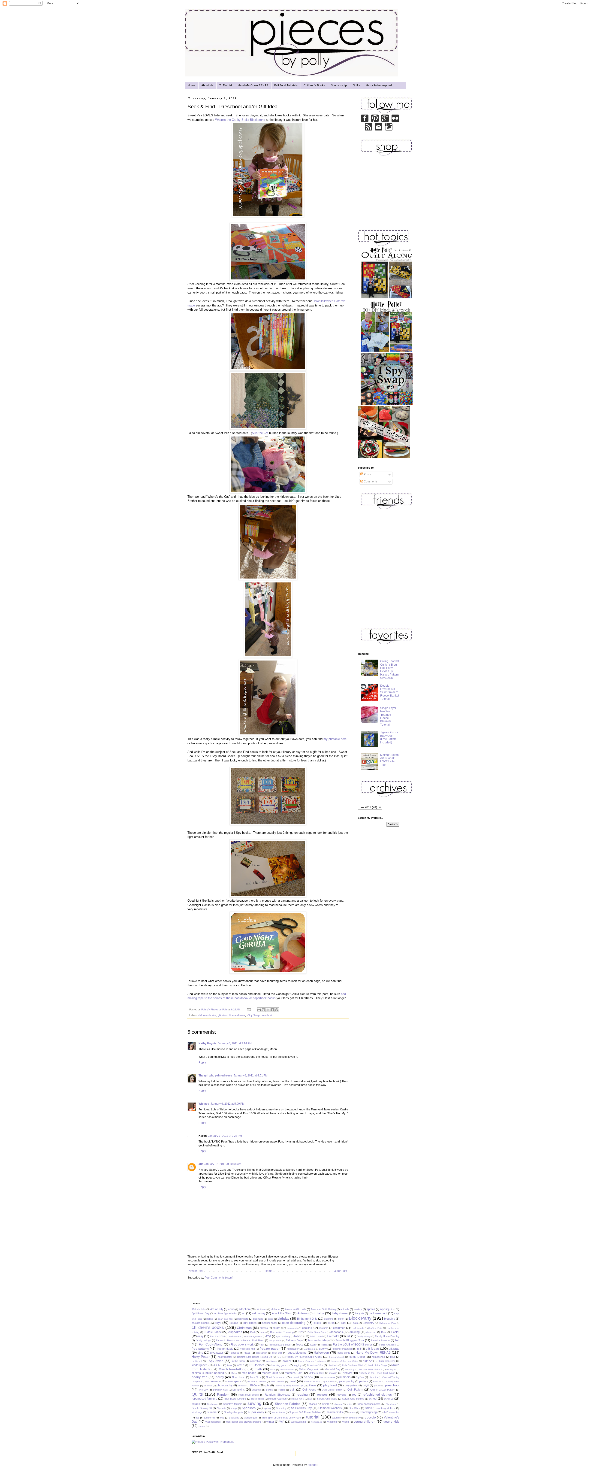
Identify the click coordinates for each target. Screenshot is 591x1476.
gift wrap (394, 1348)
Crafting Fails (375, 1328)
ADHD (231, 1309)
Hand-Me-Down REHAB (253, 85)
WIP (281, 1421)
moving (333, 1373)
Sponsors (249, 1408)
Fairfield (333, 1336)
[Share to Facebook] (272, 1009)
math (258, 1369)
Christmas (244, 1328)
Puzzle (281, 1389)
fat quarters (275, 1340)
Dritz (383, 1332)
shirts (349, 1404)
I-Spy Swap (253, 1015)
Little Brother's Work (353, 1365)
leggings (298, 1365)
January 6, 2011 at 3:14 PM (235, 1043)
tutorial (312, 1417)
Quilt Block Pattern (332, 1389)
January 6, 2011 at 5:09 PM (227, 1103)
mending (350, 1369)
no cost (294, 1377)
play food (330, 1385)
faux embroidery (318, 1340)
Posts (367, 474)
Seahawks (212, 1404)
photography (224, 1385)
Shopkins (391, 1404)
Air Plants (261, 1309)
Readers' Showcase (278, 1394)
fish (262, 1344)
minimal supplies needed (208, 1373)
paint (292, 1381)
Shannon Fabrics (287, 1404)
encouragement (253, 1336)
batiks (209, 1318)
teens (353, 1412)
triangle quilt (250, 1417)
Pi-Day (254, 1385)
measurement (287, 1369)
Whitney (204, 1103)
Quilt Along (309, 1389)
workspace (316, 1422)
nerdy (220, 1377)
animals (345, 1309)
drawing (355, 1332)
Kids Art (367, 1361)
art (243, 1313)
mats (272, 1369)
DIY (301, 1332)
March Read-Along (232, 1369)
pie (267, 1385)
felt (397, 1340)
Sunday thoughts (233, 1412)
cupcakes (235, 1332)
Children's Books (314, 85)
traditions (234, 1417)
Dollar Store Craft (317, 1332)
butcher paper (269, 1322)
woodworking (298, 1421)
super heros (278, 1412)
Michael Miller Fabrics (370, 1369)
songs (234, 1408)
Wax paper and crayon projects (244, 1421)
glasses (235, 1352)
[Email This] (259, 1009)
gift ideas (223, 1015)
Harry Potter (201, 1356)
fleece (299, 1344)
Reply (202, 1062)
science (389, 1398)
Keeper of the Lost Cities (344, 1361)
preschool (266, 1015)
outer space (233, 1381)
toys (222, 1417)
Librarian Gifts (315, 1365)
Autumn (303, 1313)
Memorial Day (332, 1369)
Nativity (347, 1373)
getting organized (342, 1348)
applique (386, 1309)
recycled (341, 1394)
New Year (255, 1377)
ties (197, 1417)
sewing (254, 1403)
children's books (207, 1015)
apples (371, 1309)
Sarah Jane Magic (327, 1398)
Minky (234, 1373)
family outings (203, 1340)
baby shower (340, 1313)
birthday (283, 1318)
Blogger (312, 1465)
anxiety (358, 1309)
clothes (264, 1328)
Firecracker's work (242, 1344)
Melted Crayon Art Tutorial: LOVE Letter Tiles (389, 760)
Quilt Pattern (355, 1389)
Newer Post (196, 1271)
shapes (313, 1404)
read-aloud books (248, 1394)
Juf (201, 1164)
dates (263, 1332)
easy (200, 1336)
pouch (377, 1385)
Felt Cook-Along (211, 1344)
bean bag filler (225, 1319)
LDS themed (257, 1365)
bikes (270, 1319)
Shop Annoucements (368, 1404)
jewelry (286, 1361)
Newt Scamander (276, 1377)
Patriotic (377, 1381)
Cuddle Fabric (213, 1332)
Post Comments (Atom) (219, 1277)
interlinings (271, 1361)
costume (323, 1328)
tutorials (336, 1417)
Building (233, 1322)
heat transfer (225, 1356)
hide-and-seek (237, 1015)
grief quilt (277, 1352)
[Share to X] (267, 1009)
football (325, 1344)
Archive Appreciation (225, 1313)
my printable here (335, 739)
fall (348, 1336)
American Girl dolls (295, 1309)
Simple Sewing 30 (202, 1408)
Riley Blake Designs (235, 1398)
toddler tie (209, 1417)
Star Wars (354, 1408)
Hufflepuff (197, 1361)
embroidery (235, 1336)
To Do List (225, 85)
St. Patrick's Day (301, 1408)
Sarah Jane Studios (353, 1398)
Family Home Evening (387, 1336)
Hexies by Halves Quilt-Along (304, 1356)
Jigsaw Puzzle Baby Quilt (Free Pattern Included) (389, 737)
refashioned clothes (377, 1394)
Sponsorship (339, 85)
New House (238, 1377)
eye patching (283, 1336)
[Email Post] (249, 1009)
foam (313, 1344)
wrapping (332, 1421)
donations (336, 1332)
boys (217, 1322)
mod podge (249, 1373)
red (354, 1394)
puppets (256, 1389)
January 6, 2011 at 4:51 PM (251, 1075)
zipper (202, 1426)
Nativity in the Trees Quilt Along (377, 1373)
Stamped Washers (330, 1408)
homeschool (378, 1356)
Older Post (340, 1271)
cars (343, 1322)
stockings (197, 1412)
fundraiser (293, 1348)
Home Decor (357, 1356)
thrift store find (391, 1412)
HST (392, 1356)
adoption (244, 1309)
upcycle (370, 1417)
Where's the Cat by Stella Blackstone (240, 119)
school (373, 1398)
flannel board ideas (280, 1344)
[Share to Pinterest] (276, 1009)
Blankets (329, 1318)
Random (223, 1394)
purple (269, 1389)
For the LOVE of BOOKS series (352, 1344)
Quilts (356, 85)
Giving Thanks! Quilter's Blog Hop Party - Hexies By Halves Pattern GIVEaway (389, 669)
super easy (256, 1412)
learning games (280, 1365)
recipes (322, 1394)
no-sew (308, 1377)
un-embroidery (353, 1417)
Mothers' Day (316, 1373)
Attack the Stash (282, 1313)
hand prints (344, 1352)
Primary (203, 1389)
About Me (207, 85)
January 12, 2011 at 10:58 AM (222, 1164)
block (341, 1318)
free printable (225, 1348)
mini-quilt (391, 1369)
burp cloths (249, 1322)
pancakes (329, 1381)
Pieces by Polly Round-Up (289, 1385)
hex (279, 1357)
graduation (261, 1353)
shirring (338, 1404)
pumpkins (238, 1389)
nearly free (200, 1377)
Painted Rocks (312, 1381)
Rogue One (297, 1398)
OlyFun (360, 1377)
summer (212, 1412)
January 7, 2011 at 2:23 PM (225, 1135)
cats (355, 1322)
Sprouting (281, 1408)
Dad (252, 1332)
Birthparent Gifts (307, 1318)
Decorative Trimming (282, 1332)
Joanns (322, 1361)
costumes (339, 1328)
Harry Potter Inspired (379, 85)
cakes (317, 1322)
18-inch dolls (199, 1309)
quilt (292, 1389)
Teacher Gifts (334, 1412)
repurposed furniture (204, 1398)
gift (359, 1348)
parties (363, 1381)
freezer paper (270, 1348)
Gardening (309, 1349)
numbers (344, 1377)
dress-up (371, 1332)
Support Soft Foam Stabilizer (305, 1412)
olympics (373, 1377)
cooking (307, 1328)
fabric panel (316, 1336)
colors (276, 1328)
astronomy (258, 1313)
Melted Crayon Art (309, 1369)
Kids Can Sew (387, 1361)
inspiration (255, 1361)
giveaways (216, 1352)
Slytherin (221, 1408)
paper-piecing (346, 1381)
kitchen (218, 1365)
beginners (242, 1318)
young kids (391, 1421)
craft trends (358, 1328)
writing (345, 1421)
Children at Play (387, 1323)
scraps (196, 1404)
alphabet (275, 1309)
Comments (370, 481)
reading (302, 1394)
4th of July (216, 1309)
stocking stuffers (385, 1408)
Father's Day (294, 1340)
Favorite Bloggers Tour (349, 1340)
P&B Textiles (277, 1381)
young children (364, 1421)
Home (191, 85)
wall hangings (213, 1421)
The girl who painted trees (215, 1075)
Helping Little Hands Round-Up (254, 1356)
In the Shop (238, 1361)
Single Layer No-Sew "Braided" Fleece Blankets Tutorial (388, 716)
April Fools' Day (200, 1313)
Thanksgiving (368, 1412)
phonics (208, 1385)
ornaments (213, 1381)
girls (200, 1352)
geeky (323, 1348)
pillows (312, 1385)
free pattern (200, 1348)
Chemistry (368, 1322)
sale (310, 1398)
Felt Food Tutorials (286, 85)
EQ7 (268, 1336)
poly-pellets (351, 1385)
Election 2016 (217, 1336)
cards (331, 1322)
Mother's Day (293, 1373)
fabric (298, 1336)
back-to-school (378, 1313)
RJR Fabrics (257, 1398)
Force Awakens (387, 1344)
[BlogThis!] (263, 1009)
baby (320, 1313)
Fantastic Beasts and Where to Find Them (240, 1340)
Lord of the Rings (377, 1365)
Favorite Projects (380, 1340)
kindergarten (200, 1365)
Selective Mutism (232, 1404)
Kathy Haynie (207, 1043)
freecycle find (247, 1348)
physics (242, 1385)
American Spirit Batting (323, 1309)
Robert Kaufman (277, 1398)
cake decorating (293, 1322)
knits (229, 1365)
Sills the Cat (260, 433)
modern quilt (270, 1373)
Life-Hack (333, 1365)
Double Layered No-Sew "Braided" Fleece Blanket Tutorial (389, 692)
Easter (395, 1332)
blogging (389, 1318)
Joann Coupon (306, 1361)
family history (364, 1336)
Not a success (327, 1377)
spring (267, 1408)
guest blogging (297, 1352)
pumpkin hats (220, 1389)
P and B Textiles (257, 1381)
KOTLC (240, 1365)
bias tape (258, 1318)
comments (292, 1328)
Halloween (321, 1352)
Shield (325, 1404)
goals (247, 1352)
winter (270, 1421)
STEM (368, 1408)
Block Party (360, 1318)
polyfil (366, 1385)
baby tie (359, 1313)
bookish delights (201, 1322)
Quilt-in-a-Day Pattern (382, 1389)
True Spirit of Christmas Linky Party (282, 1417)
